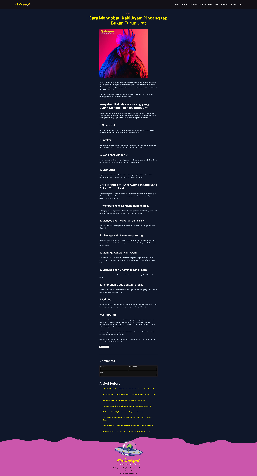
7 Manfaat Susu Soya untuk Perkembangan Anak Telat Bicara (124, 400)
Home (176, 4)
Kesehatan (193, 4)
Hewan (216, 4)
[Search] (241, 4)
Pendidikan (184, 4)
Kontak (141, 468)
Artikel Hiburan (128, 14)
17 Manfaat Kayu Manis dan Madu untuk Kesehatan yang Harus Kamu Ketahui (129, 394)
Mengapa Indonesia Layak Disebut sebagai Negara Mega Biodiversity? (127, 406)
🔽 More (233, 4)
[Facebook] (125, 471)
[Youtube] (131, 471)
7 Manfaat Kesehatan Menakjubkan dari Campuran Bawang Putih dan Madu (129, 389)
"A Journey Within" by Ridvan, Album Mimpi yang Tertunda (123, 412)
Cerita (120, 468)
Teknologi (202, 4)
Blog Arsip (126, 468)
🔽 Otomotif (224, 4)
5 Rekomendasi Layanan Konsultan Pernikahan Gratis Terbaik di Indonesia (128, 426)
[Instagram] (128, 471)
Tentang (115, 468)
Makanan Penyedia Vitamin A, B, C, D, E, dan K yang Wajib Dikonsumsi (127, 431)
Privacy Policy (134, 468)
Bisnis (210, 4)
